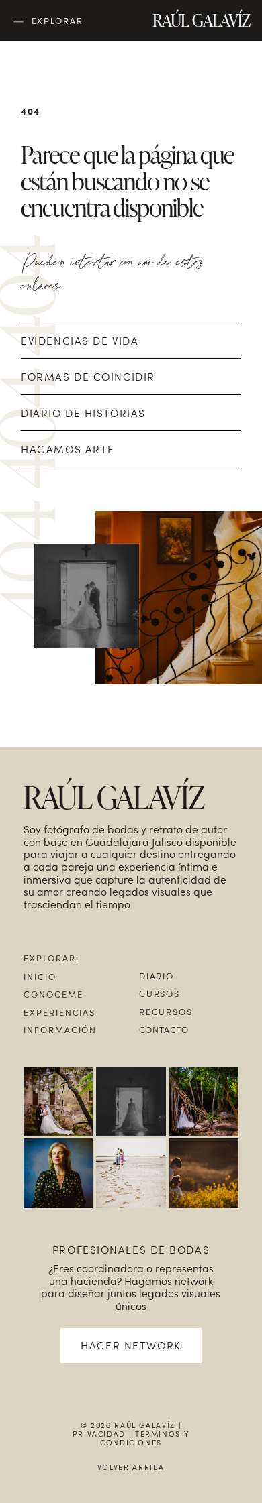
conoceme (53, 994)
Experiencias (59, 1012)
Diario (157, 975)
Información (60, 1029)
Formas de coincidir (88, 376)
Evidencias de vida (79, 340)
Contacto (164, 1029)
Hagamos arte (68, 449)
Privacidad (99, 1434)
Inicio (40, 976)
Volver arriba (131, 1467)
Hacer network (131, 1345)
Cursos (160, 993)
